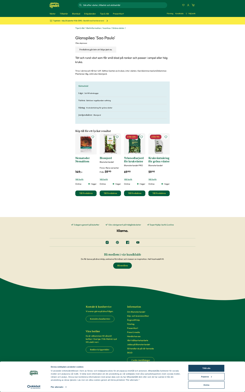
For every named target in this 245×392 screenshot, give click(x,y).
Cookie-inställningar (140, 360)
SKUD (129, 352)
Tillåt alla (206, 368)
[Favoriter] (183, 5)
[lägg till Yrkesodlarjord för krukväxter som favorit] (141, 137)
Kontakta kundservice (100, 319)
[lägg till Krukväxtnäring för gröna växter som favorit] (166, 137)
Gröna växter (118, 28)
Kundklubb (179, 13)
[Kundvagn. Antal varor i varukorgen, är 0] (193, 5)
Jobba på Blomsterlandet (138, 344)
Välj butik (191, 13)
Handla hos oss (133, 336)
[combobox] (125, 5)
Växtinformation (93, 28)
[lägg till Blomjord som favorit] (117, 137)
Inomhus (107, 28)
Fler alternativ (57, 387)
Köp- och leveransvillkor (138, 316)
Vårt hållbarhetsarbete (137, 340)
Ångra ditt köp (133, 320)
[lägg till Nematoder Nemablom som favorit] (92, 137)
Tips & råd (79, 28)
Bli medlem (122, 265)
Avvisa (206, 385)
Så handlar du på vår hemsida (140, 348)
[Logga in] (188, 5)
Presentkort (132, 328)
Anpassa (205, 376)
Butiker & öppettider (99, 350)
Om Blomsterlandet (136, 312)
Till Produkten (88, 194)
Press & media (133, 332)
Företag (170, 13)
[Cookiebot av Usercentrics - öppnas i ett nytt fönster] (34, 387)
